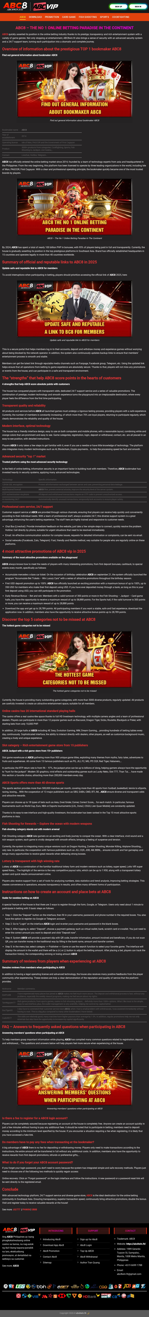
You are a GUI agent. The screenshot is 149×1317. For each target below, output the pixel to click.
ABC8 (23, 17)
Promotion (52, 17)
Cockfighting (120, 17)
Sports (104, 17)
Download (35, 17)
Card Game (69, 17)
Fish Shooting (88, 17)
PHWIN (26, 1209)
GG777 (17, 1209)
